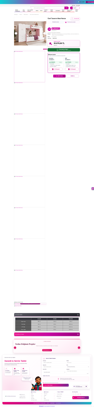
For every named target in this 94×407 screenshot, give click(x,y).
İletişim (45, 398)
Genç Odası (32, 398)
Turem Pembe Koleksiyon (59, 35)
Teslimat (45, 395)
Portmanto (32, 395)
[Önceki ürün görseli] (16, 33)
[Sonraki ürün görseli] (44, 33)
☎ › (80, 397)
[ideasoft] (41, 406)
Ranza (53, 35)
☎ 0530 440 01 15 (22, 394)
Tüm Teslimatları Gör (47, 350)
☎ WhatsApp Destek (22, 397)
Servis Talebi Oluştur (55, 385)
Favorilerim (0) (92, 188)
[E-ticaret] (47, 406)
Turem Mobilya (53, 36)
